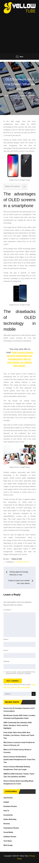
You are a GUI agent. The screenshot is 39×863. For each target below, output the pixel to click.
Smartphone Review (22, 562)
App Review (8, 798)
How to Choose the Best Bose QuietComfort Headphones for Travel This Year (19, 759)
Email (6, 650)
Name (6, 639)
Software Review (10, 836)
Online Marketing (10, 819)
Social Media (8, 832)
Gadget (6, 802)
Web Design (8, 845)
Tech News (8, 841)
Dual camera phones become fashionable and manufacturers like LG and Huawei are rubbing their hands (20, 359)
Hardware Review (10, 806)
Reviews (7, 824)
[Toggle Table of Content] (23, 186)
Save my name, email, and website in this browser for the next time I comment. (20, 672)
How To (6, 811)
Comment (7, 610)
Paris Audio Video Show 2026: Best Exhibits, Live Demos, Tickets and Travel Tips (19, 735)
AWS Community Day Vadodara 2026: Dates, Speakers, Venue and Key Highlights (18, 725)
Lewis (7, 559)
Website (6, 661)
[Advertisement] (19, 32)
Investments (8, 815)
